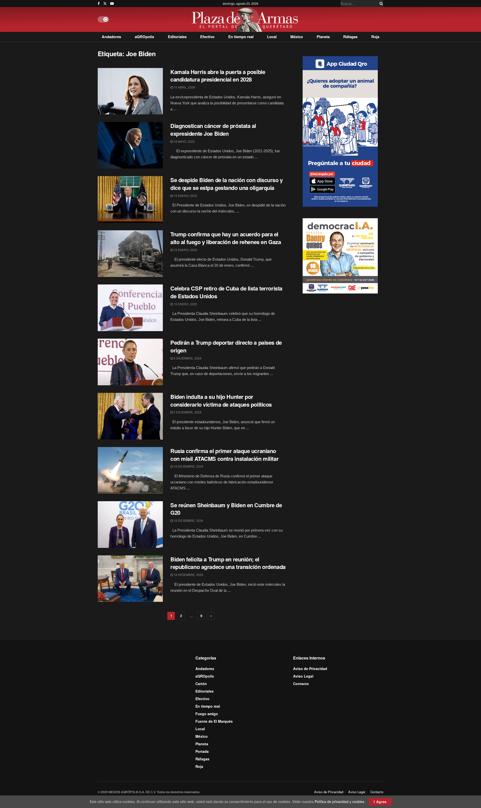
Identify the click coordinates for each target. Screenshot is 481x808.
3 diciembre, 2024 (187, 412)
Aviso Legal (303, 676)
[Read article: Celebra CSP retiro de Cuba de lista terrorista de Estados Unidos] (130, 307)
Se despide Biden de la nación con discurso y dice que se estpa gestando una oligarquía (226, 184)
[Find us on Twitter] (105, 3)
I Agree (380, 801)
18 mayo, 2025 (184, 141)
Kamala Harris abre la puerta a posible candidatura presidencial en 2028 (217, 76)
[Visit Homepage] (246, 19)
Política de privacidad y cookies (339, 801)
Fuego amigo (206, 713)
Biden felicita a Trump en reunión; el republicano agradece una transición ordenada (228, 563)
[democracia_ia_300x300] (340, 255)
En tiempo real (241, 36)
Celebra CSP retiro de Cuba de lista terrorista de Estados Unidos (226, 292)
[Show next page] (211, 616)
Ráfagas (350, 36)
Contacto (301, 683)
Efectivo (207, 36)
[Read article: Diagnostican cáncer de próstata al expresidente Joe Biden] (130, 145)
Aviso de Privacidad (310, 668)
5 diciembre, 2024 (187, 358)
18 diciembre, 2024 (188, 466)
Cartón (201, 683)
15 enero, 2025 (185, 195)
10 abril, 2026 (184, 87)
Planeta (323, 36)
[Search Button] (380, 3)
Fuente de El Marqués (214, 721)
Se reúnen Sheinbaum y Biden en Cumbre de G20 (226, 509)
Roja (375, 36)
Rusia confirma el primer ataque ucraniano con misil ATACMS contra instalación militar (224, 455)
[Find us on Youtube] (112, 3)
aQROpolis (144, 36)
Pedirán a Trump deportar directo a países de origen (226, 346)
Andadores (111, 36)
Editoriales (177, 36)
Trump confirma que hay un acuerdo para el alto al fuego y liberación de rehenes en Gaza (225, 238)
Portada (202, 751)
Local (272, 36)
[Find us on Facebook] (99, 3)
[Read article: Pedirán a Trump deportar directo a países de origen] (130, 362)
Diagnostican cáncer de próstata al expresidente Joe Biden (213, 129)
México (296, 36)
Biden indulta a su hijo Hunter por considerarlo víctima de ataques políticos (221, 400)
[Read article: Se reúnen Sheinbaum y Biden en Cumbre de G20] (130, 524)
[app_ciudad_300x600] (340, 130)
